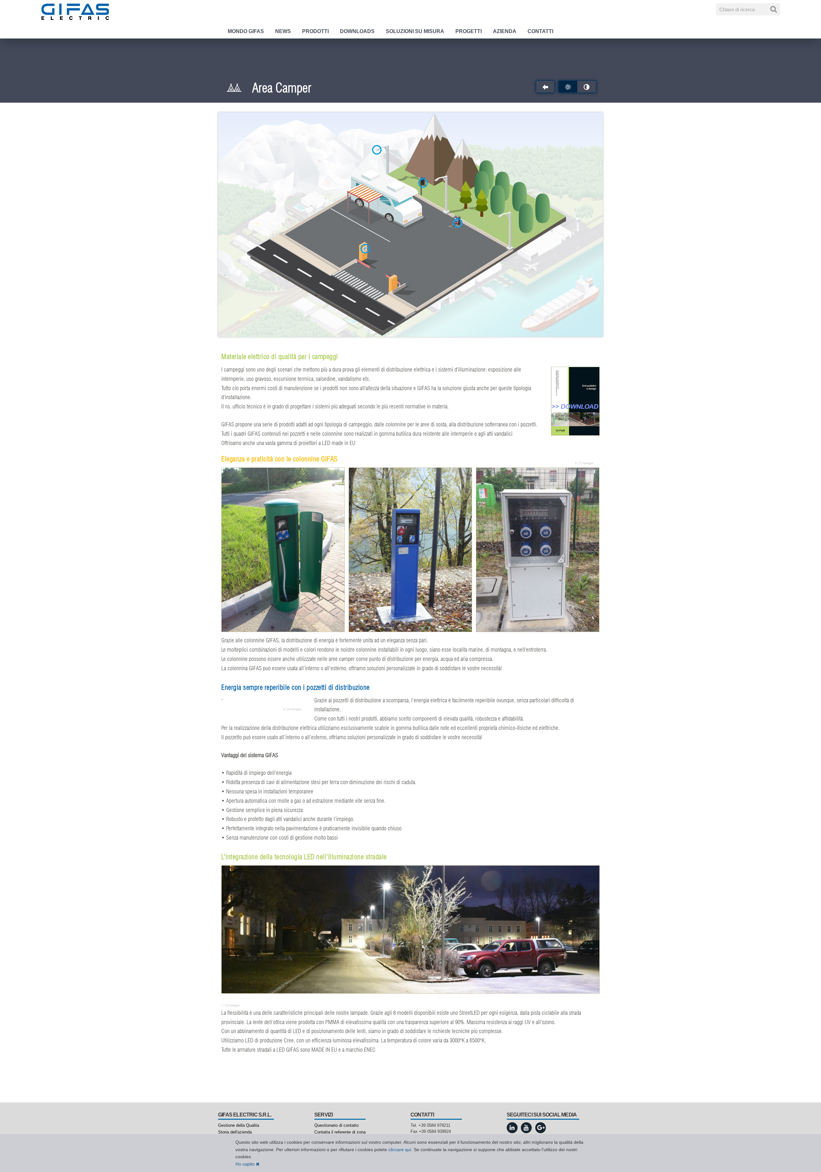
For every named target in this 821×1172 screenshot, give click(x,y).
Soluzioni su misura (415, 31)
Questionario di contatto (336, 1125)
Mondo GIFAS (246, 31)
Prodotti (315, 31)
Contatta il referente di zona (340, 1132)
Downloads (357, 31)
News (283, 31)
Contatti (540, 31)
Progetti (468, 31)
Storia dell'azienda (235, 1132)
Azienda (504, 31)
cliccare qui (399, 1149)
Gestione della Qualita (238, 1125)
